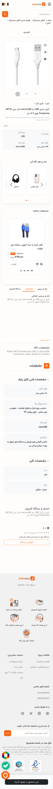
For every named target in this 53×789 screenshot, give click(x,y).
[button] (28, 200)
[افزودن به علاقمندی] (37, 265)
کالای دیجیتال (39, 20)
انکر (47, 103)
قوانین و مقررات (42, 661)
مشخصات (29, 289)
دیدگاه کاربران (15, 289)
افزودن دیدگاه (26, 542)
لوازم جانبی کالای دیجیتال (19, 20)
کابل (48, 23)
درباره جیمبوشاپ (16, 661)
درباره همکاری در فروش (39, 667)
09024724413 (43, 698)
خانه (49, 20)
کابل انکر (39, 103)
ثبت (8, 733)
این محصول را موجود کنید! (26, 782)
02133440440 (43, 693)
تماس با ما (18, 667)
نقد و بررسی (42, 289)
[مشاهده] (41, 265)
